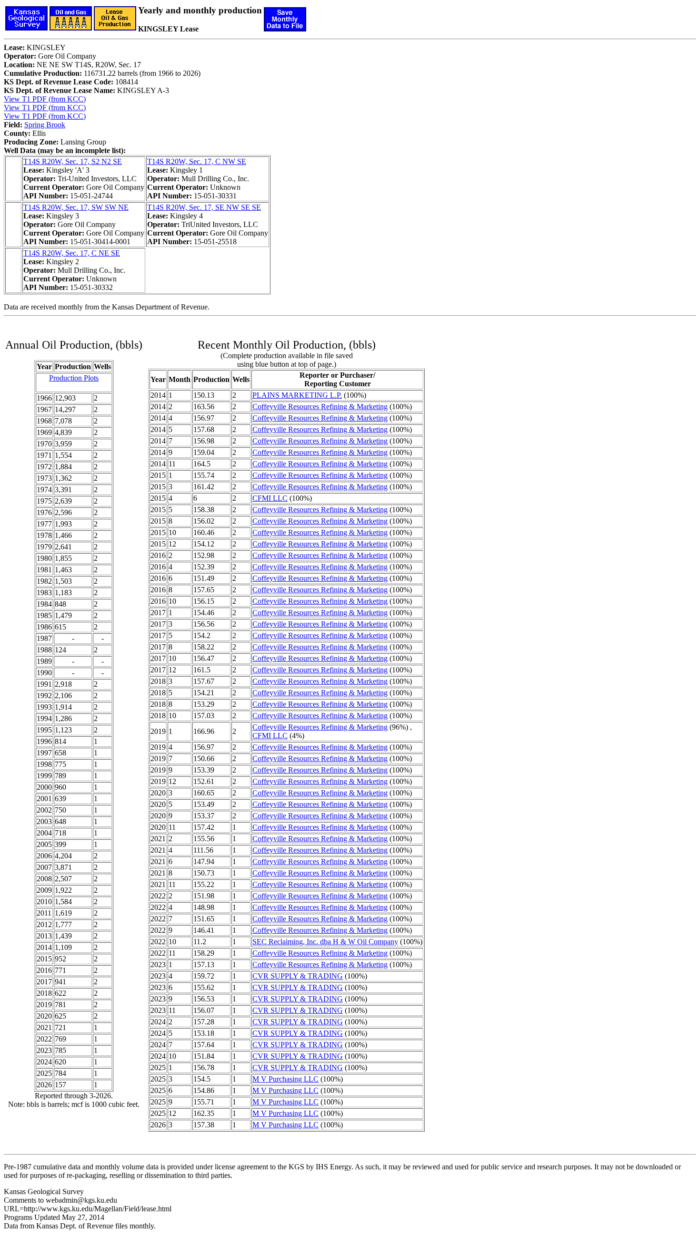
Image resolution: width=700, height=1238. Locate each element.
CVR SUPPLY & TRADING (297, 976)
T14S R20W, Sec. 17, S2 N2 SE (72, 161)
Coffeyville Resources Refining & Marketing (320, 406)
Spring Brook (44, 125)
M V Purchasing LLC (285, 1079)
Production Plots (74, 378)
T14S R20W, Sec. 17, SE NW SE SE (204, 207)
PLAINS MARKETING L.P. (297, 395)
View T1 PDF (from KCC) (45, 99)
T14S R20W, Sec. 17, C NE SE (71, 253)
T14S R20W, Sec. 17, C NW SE (196, 161)
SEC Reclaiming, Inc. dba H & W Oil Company (325, 942)
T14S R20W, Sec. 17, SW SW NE (76, 207)
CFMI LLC (270, 498)
